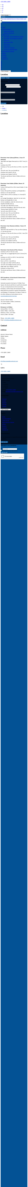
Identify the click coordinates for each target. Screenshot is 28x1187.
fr (2, 10)
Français (4, 404)
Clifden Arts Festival (9, 47)
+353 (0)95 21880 (5, 1)
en (2, 6)
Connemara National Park (10, 49)
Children (3, 96)
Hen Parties (7, 44)
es (2, 8)
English (4, 401)
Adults (2, 88)
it (2, 12)
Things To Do (5, 35)
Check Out (3, 86)
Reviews (4, 55)
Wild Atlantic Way (8, 42)
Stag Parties (7, 46)
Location (4, 57)
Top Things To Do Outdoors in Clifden (13, 36)
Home (3, 27)
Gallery (4, 53)
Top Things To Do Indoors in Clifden (13, 38)
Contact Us (5, 59)
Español (4, 402)
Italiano (4, 406)
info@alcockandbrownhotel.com (12, 320)
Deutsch (4, 399)
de (2, 4)
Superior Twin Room (9, 33)
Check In (3, 85)
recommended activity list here (9, 296)
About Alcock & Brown (8, 51)
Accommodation (6, 29)
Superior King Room (9, 31)
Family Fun (6, 40)
